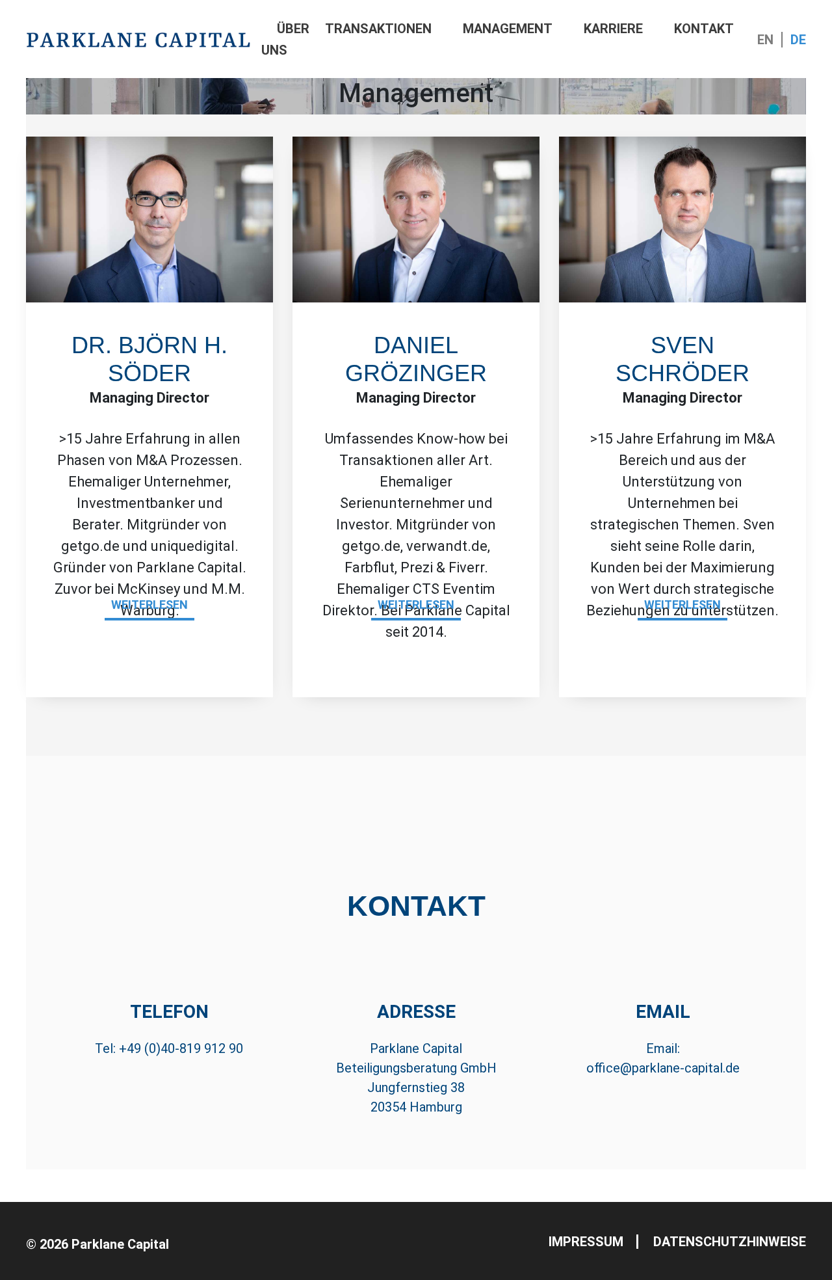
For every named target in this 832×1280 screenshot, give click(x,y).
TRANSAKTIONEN (378, 28)
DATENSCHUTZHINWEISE (729, 1241)
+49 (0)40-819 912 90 (181, 1048)
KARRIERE (613, 28)
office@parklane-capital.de (663, 1068)
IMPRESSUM (586, 1241)
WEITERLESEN (149, 604)
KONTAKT (704, 28)
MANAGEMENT (507, 28)
